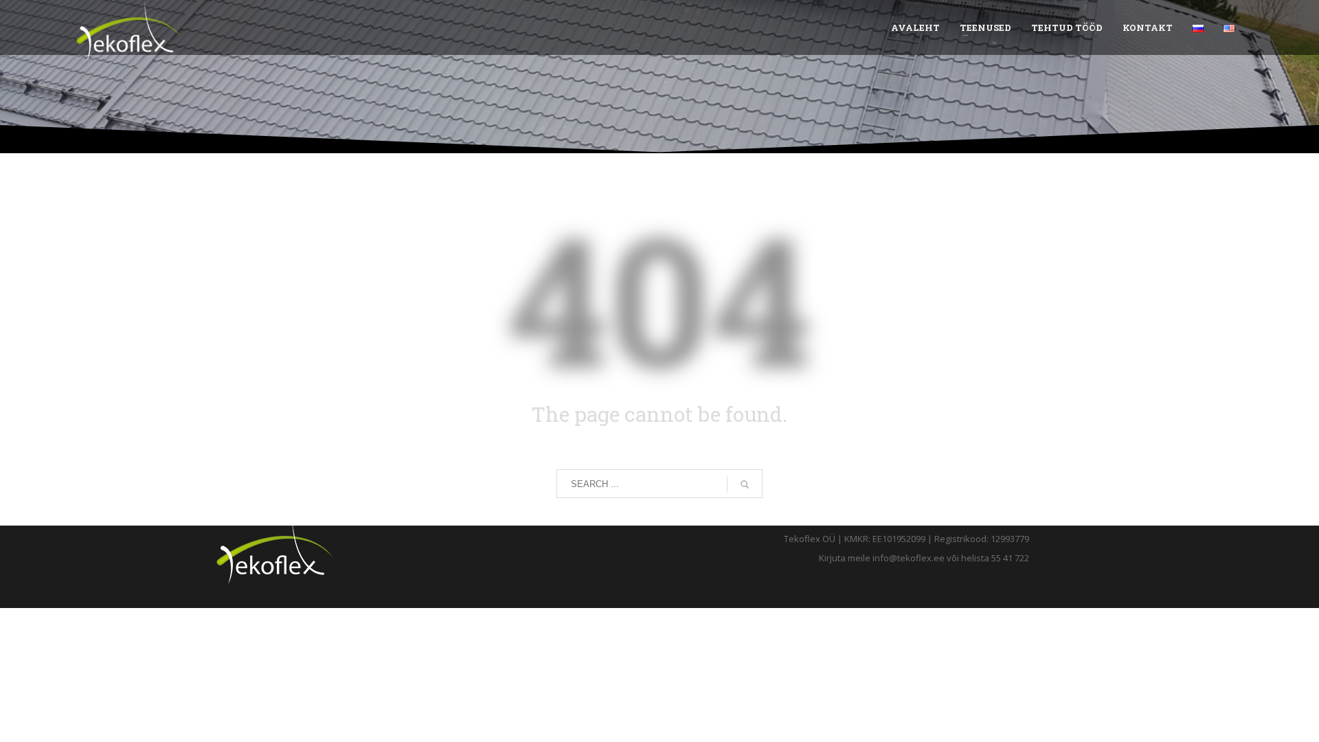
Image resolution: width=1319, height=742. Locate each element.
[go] (745, 484)
